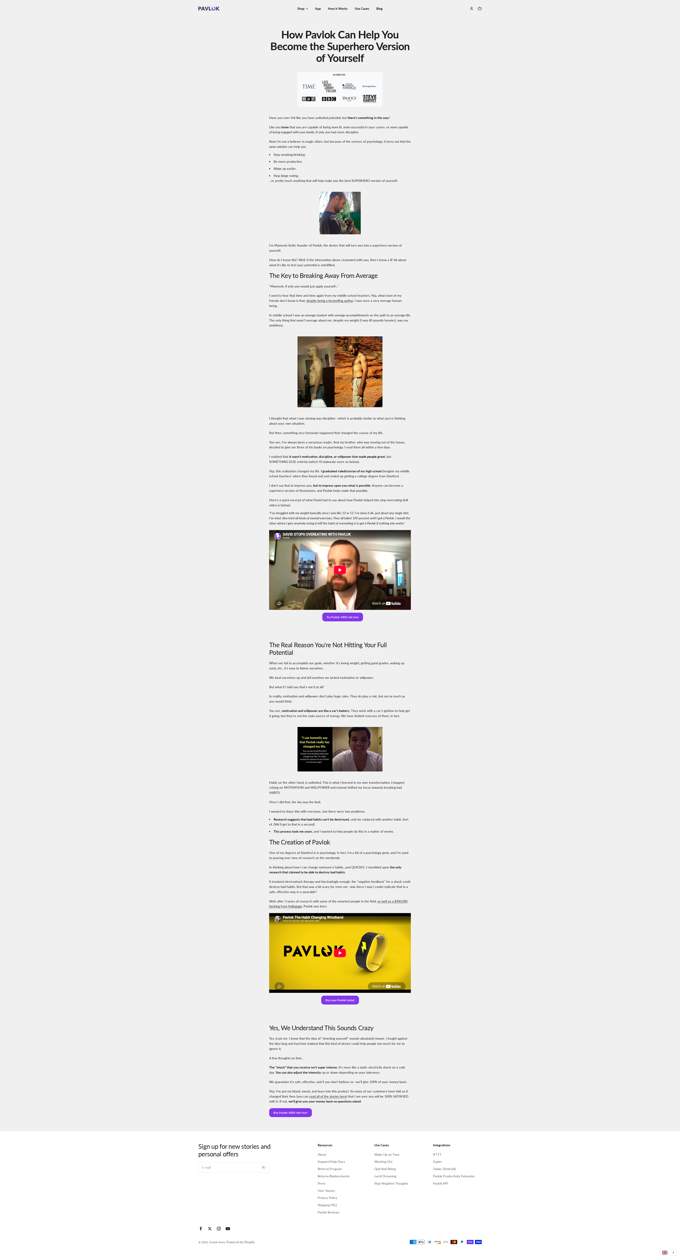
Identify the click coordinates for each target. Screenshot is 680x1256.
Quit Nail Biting (385, 1169)
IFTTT (437, 1154)
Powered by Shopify (240, 1242)
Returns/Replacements (334, 1176)
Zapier (437, 1161)
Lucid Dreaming (385, 1176)
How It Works (338, 8)
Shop (300, 8)
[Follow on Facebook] (200, 1228)
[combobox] (668, 1252)
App (318, 8)
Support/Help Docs (331, 1161)
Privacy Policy (327, 1198)
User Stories (326, 1191)
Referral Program (330, 1169)
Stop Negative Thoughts (391, 1183)
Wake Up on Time (387, 1154)
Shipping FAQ (327, 1205)
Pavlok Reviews (328, 1212)
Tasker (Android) (444, 1169)
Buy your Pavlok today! (340, 1000)
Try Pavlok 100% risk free (343, 617)
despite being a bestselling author (329, 301)
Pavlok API (440, 1183)
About (322, 1154)
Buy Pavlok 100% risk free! (290, 1112)
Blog (379, 8)
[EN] (668, 1252)
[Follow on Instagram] (218, 1228)
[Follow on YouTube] (227, 1228)
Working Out (383, 1161)
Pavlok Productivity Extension (454, 1176)
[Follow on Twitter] (209, 1228)
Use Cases (362, 8)
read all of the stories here (327, 1096)
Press (321, 1183)
